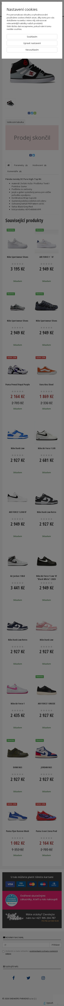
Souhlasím (32, 36)
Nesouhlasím (32, 49)
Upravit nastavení (32, 43)
